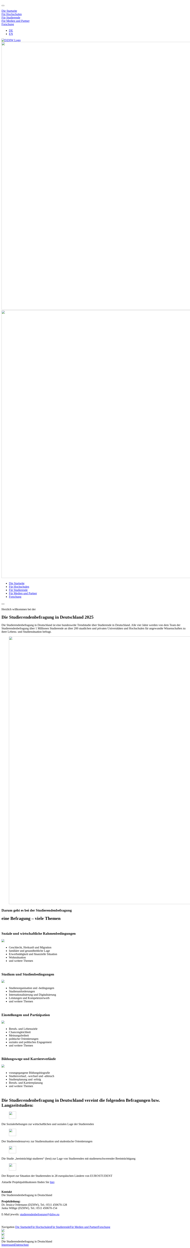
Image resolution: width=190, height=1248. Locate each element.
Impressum (7, 1244)
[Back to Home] (11, 40)
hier (52, 1182)
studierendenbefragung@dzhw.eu (39, 1214)
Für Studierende (10, 17)
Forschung (7, 24)
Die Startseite (9, 10)
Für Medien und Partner (15, 20)
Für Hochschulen (11, 14)
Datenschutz (21, 1244)
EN (11, 33)
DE (11, 30)
